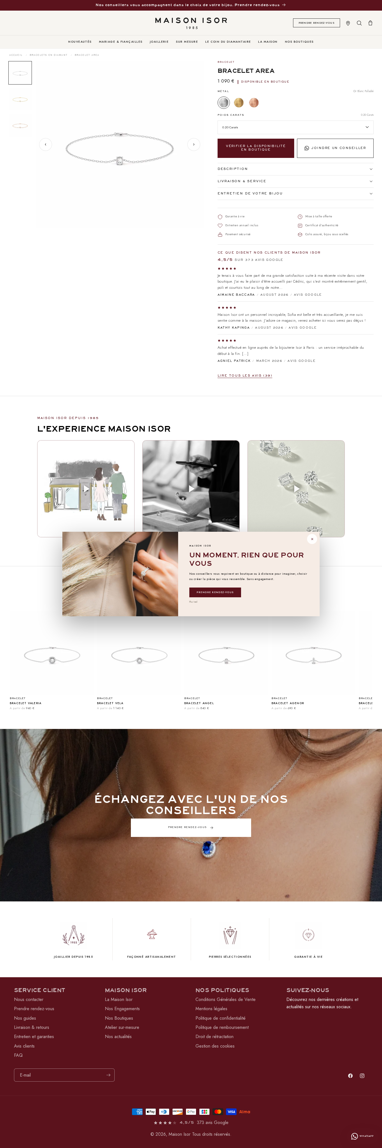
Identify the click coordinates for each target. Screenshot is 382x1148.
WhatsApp (367, 1136)
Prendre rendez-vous (215, 592)
